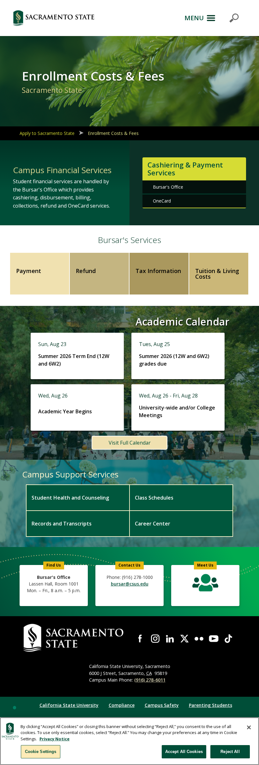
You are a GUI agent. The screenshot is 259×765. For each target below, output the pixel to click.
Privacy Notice (54, 739)
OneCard (162, 201)
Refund (86, 271)
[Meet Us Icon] (205, 584)
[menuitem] (77, 497)
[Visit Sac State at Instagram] (155, 638)
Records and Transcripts (62, 523)
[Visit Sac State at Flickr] (199, 638)
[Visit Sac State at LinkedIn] (170, 638)
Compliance (122, 705)
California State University (69, 705)
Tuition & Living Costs (217, 273)
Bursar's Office (168, 187)
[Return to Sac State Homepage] (53, 18)
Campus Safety (162, 705)
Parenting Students (210, 705)
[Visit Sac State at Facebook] (140, 638)
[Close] (249, 727)
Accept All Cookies (184, 751)
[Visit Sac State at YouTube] (213, 638)
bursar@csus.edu (129, 584)
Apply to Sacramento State (47, 133)
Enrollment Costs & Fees (113, 133)
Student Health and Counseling (70, 497)
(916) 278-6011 (150, 680)
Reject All (229, 751)
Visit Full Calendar (130, 442)
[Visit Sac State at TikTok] (228, 638)
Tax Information (158, 271)
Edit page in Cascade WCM (14, 707)
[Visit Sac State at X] (184, 638)
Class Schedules (154, 497)
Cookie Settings (41, 751)
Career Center (152, 523)
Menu (194, 18)
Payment (28, 271)
